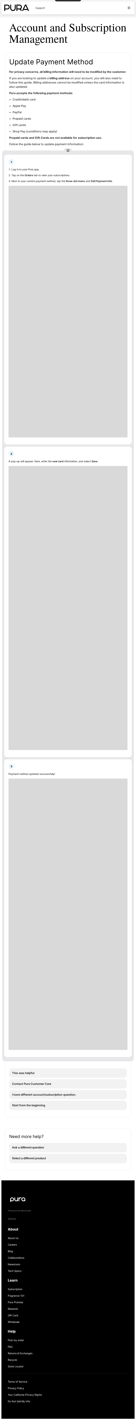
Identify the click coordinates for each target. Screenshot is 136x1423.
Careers (12, 1244)
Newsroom (14, 1264)
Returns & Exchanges (20, 1353)
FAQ (10, 1346)
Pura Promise (15, 1302)
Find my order (16, 1340)
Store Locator (16, 1366)
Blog (10, 1251)
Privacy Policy (16, 1388)
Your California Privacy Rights (25, 1394)
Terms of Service (17, 1381)
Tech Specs (14, 1270)
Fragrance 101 (16, 1295)
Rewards (13, 1308)
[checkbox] (68, 1073)
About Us (13, 1238)
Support (40, 7)
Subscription (15, 1289)
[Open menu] (129, 8)
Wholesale (13, 1321)
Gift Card (13, 1315)
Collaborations (16, 1257)
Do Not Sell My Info (19, 1401)
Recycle (12, 1359)
